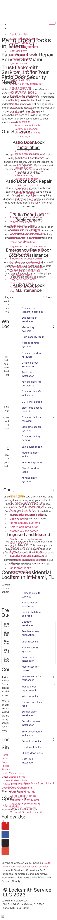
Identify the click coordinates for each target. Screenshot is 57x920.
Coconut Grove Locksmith (27, 812)
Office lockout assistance (26, 238)
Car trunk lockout (21, 104)
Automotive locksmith (24, 38)
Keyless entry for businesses (28, 246)
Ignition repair (19, 63)
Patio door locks (20, 563)
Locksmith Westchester (25, 804)
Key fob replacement (23, 67)
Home (14, 24)
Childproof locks (20, 568)
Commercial (18, 207)
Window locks (19, 543)
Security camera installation (27, 555)
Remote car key (20, 79)
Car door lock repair (23, 91)
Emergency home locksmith (28, 559)
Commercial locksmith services (30, 213)
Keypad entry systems (24, 291)
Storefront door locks (24, 287)
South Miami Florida (22, 791)
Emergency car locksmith (26, 71)
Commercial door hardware (27, 233)
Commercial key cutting (25, 270)
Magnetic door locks (23, 279)
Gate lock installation (23, 576)
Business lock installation (26, 217)
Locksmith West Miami (24, 799)
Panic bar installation (23, 242)
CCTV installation (21, 254)
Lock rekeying (19, 518)
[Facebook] (5, 834)
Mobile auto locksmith (24, 96)
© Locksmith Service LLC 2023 (27, 892)
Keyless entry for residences (28, 535)
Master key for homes (24, 531)
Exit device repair (21, 274)
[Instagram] (5, 843)
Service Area (18, 777)
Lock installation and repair (27, 506)
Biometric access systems (26, 266)
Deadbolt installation (23, 510)
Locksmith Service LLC (28, 14)
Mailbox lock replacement (26, 539)
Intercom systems (21, 283)
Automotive (18, 28)
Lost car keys (18, 50)
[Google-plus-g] (5, 851)
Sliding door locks (21, 572)
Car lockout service (22, 55)
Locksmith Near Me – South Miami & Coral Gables (31, 785)
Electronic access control (26, 258)
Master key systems (23, 221)
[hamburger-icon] (52, 23)
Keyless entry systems (24, 112)
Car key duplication (22, 100)
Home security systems (25, 522)
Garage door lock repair (25, 547)
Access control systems (25, 229)
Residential (18, 496)
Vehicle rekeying (20, 87)
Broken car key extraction (26, 83)
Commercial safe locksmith (27, 250)
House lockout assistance (26, 502)
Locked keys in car (22, 75)
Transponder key (21, 59)
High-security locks (22, 225)
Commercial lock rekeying (26, 262)
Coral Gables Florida (23, 795)
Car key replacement (23, 42)
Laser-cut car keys (22, 108)
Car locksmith (19, 34)
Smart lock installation (24, 526)
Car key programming (24, 46)
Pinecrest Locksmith (23, 808)
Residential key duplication (27, 514)
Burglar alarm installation (26, 551)
